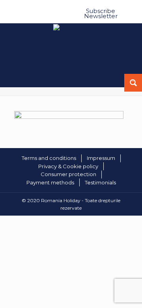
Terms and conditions (49, 158)
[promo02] (69, 117)
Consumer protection (68, 174)
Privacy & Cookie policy (68, 166)
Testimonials (100, 182)
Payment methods (50, 182)
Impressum (101, 158)
